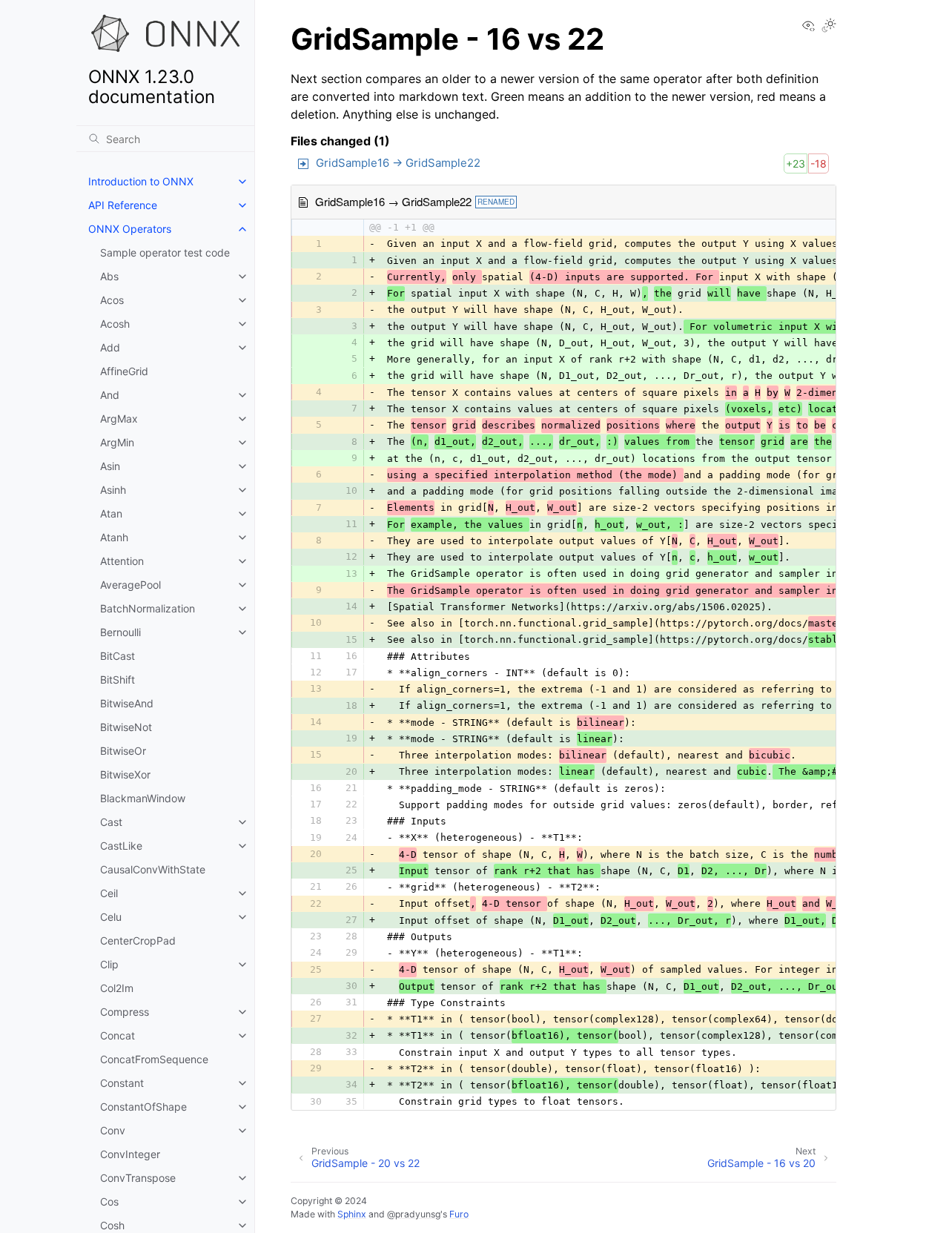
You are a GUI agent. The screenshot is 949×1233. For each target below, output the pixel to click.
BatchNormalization (147, 608)
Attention (122, 561)
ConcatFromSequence (154, 1059)
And (109, 395)
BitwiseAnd (126, 703)
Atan (111, 513)
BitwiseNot (126, 727)
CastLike (121, 845)
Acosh (115, 323)
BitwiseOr (123, 750)
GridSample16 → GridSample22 (398, 163)
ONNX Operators (129, 228)
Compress (124, 1011)
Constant (122, 1083)
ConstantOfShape (143, 1106)
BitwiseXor (125, 774)
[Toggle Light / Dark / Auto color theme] (828, 26)
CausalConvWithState (152, 869)
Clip (109, 964)
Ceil (109, 893)
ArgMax (119, 418)
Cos (109, 1201)
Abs (109, 276)
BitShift (117, 679)
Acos (112, 300)
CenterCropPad (138, 940)
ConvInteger (130, 1154)
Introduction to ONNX (141, 181)
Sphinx (351, 1214)
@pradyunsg (413, 1214)
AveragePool (130, 584)
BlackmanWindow (142, 798)
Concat (117, 1035)
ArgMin (117, 442)
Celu (111, 916)
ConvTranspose (138, 1177)
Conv (112, 1130)
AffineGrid (124, 371)
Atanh (114, 537)
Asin (110, 466)
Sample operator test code (165, 252)
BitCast (117, 655)
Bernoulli (120, 632)
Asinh (113, 489)
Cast (111, 822)
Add (110, 347)
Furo (459, 1214)
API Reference (122, 205)
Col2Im (116, 988)
